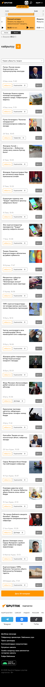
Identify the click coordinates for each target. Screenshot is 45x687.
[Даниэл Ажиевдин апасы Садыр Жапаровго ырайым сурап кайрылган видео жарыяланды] (35, 546)
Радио (27, 613)
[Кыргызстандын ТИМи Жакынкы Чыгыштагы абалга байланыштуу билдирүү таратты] (35, 572)
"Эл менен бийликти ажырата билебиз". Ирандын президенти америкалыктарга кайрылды (15, 517)
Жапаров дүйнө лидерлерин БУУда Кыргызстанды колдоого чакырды (14, 359)
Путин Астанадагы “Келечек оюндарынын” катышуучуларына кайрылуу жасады (14, 123)
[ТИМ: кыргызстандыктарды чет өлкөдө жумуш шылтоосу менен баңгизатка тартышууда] (35, 309)
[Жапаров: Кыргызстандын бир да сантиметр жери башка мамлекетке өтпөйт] (35, 177)
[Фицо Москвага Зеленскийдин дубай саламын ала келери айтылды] (35, 388)
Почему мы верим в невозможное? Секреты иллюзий (17, 24)
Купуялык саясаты (8, 647)
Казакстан (17, 138)
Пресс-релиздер (8, 640)
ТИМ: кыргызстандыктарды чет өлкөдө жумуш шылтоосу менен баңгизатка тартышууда (15, 306)
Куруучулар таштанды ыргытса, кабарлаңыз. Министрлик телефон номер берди (14, 412)
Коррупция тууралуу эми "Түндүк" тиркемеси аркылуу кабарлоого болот (14, 201)
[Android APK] (8, 663)
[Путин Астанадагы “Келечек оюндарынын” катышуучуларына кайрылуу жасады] (35, 125)
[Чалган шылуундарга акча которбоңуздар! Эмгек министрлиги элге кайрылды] (35, 335)
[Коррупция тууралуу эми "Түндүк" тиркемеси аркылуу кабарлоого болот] (35, 204)
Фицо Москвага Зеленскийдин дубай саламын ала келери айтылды (15, 385)
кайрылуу (7, 46)
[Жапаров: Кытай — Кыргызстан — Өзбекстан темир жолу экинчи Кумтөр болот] (35, 151)
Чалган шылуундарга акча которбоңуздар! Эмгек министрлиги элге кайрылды (14, 332)
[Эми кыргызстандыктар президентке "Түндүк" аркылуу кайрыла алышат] (35, 230)
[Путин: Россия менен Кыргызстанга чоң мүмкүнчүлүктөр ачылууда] (35, 72)
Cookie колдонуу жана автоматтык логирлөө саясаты (15, 651)
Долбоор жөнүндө (8, 634)
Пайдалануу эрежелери (10, 637)
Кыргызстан (18, 85)
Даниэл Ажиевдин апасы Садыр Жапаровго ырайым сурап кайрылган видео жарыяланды (14, 544)
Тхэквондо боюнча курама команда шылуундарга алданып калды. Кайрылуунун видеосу (15, 96)
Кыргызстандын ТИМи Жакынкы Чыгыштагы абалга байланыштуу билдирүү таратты (14, 570)
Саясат (18, 613)
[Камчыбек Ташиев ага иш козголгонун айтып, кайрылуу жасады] (35, 440)
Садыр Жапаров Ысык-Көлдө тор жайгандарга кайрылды (15, 463)
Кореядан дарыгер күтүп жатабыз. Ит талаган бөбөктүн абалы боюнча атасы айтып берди (15, 491)
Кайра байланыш (8, 656)
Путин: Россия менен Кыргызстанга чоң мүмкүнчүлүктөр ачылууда (13, 69)
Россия (35, 613)
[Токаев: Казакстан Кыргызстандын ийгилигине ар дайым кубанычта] (35, 256)
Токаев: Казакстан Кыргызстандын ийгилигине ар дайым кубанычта (14, 253)
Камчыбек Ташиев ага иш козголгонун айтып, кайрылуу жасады (15, 437)
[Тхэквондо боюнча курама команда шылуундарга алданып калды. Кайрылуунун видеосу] (35, 98)
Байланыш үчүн (28, 637)
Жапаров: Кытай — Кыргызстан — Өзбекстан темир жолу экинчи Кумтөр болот (14, 149)
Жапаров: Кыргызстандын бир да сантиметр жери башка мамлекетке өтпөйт (15, 174)
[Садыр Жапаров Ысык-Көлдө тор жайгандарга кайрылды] (35, 467)
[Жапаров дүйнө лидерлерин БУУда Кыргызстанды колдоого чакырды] (35, 362)
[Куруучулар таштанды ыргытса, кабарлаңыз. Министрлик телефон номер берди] (35, 414)
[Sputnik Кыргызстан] (7, 4)
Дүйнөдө (17, 401)
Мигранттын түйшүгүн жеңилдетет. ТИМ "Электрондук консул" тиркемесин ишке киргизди (14, 280)
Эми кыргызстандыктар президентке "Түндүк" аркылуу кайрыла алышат (13, 227)
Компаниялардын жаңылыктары (14, 644)
